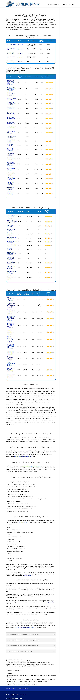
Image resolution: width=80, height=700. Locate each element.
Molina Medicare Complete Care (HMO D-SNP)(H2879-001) (10, 353)
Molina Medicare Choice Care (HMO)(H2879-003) (11, 103)
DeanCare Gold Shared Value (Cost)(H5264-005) (11, 253)
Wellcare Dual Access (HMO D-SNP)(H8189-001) (10, 299)
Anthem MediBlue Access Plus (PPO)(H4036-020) (11, 178)
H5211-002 (20, 49)
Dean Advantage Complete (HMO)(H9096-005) (10, 154)
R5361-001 (20, 61)
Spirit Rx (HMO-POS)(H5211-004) (11, 99)
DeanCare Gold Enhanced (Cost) (10, 53)
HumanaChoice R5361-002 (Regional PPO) (12, 108)
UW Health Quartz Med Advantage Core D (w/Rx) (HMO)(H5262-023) (11, 95)
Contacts (24, 694)
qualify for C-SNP (23, 522)
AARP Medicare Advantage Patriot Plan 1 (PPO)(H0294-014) (12, 277)
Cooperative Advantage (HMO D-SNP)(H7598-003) (11, 364)
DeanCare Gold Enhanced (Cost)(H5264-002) (10, 258)
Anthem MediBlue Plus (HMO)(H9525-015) (11, 174)
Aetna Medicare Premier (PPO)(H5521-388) (10, 188)
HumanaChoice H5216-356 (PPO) (11, 113)
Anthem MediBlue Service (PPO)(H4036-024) (11, 267)
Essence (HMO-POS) (11, 44)
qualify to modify (50, 602)
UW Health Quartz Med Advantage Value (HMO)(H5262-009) (12, 217)
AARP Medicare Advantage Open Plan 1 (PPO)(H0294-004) (10, 193)
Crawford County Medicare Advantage (23, 456)
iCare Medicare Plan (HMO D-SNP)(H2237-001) (10, 358)
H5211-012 (20, 57)
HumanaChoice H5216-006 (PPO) (11, 123)
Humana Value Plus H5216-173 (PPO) (11, 127)
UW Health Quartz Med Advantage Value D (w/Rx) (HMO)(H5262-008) (11, 82)
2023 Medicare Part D (23, 688)
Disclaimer (9, 694)
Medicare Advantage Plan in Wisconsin (32, 466)
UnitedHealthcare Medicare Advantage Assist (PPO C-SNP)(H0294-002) (11, 305)
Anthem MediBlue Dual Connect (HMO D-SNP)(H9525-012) (11, 370)
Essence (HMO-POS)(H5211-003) (11, 246)
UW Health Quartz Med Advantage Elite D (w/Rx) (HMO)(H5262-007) (11, 89)
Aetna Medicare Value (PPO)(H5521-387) (10, 183)
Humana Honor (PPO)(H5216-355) (12, 242)
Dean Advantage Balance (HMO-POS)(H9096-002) (11, 158)
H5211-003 (20, 44)
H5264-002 (20, 53)
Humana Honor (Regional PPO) (10, 62)
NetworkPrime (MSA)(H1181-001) (11, 230)
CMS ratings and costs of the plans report (25, 627)
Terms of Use (16, 694)
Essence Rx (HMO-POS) (11, 49)
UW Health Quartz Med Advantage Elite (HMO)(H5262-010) (12, 221)
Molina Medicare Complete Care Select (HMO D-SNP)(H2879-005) (10, 346)
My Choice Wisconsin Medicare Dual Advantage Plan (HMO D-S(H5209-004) (10, 339)
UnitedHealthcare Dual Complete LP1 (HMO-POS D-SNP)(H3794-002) (11, 318)
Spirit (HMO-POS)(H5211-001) (11, 226)
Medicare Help (18, 698)
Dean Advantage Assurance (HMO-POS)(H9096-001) (11, 164)
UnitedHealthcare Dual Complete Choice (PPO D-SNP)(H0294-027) (11, 325)
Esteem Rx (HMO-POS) (11, 57)
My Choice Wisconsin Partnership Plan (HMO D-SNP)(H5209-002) (10, 332)
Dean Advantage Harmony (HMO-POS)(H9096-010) (12, 262)
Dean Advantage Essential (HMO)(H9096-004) (10, 149)
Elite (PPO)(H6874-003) (10, 249)
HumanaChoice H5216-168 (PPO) (11, 118)
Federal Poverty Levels (29, 575)
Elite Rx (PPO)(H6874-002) (10, 145)
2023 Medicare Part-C (11, 688)
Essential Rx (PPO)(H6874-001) (11, 137)
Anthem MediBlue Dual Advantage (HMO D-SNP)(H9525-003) (11, 375)
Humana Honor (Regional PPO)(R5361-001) (10, 233)
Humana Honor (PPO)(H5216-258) (12, 238)
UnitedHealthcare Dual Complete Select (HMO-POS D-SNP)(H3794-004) (11, 311)
